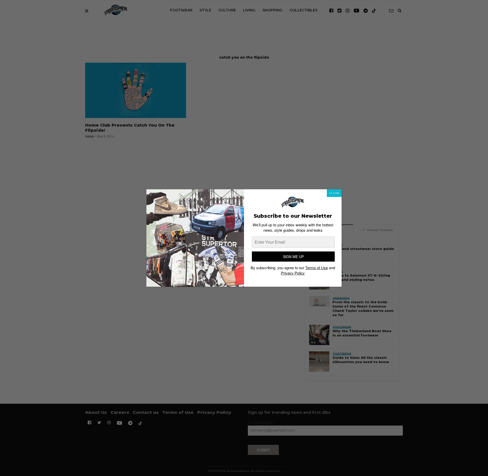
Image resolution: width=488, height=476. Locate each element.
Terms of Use (316, 267)
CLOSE (334, 193)
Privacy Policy (293, 273)
